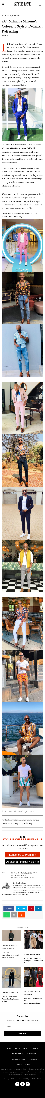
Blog (25, 1048)
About (17, 1048)
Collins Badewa (19, 883)
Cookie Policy (33, 1059)
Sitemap (28, 1064)
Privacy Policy (17, 1054)
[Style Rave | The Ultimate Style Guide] (22, 4)
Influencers (6, 15)
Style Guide (35, 954)
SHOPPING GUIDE (8, 948)
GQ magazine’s (35, 155)
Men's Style (15, 874)
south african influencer (19, 877)
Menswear (16, 15)
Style (32, 877)
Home (9, 1048)
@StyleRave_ (27, 823)
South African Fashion (18, 875)
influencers (22, 872)
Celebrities (28, 991)
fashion (13, 872)
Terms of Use (32, 1054)
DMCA (19, 1064)
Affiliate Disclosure (17, 1059)
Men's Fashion (32, 872)
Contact (34, 1048)
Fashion (5, 945)
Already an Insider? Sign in (22, 861)
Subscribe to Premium (22, 854)
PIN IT (24, 115)
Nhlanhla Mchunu (26, 874)
